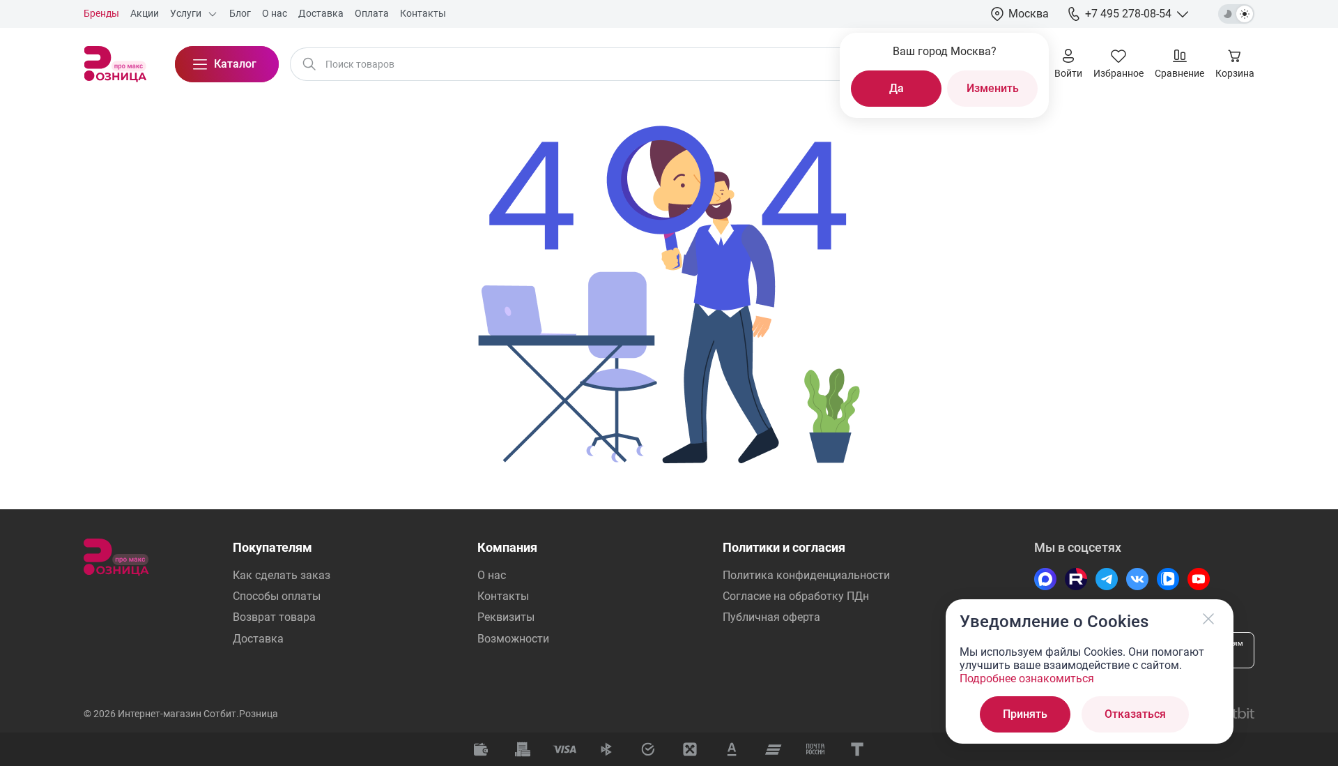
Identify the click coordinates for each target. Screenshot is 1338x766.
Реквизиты (506, 617)
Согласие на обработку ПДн (796, 596)
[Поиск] (309, 64)
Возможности (513, 638)
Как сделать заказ (281, 575)
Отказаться (1135, 714)
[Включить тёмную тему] (1236, 14)
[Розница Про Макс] (115, 64)
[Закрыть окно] (1208, 618)
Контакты (503, 596)
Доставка (258, 638)
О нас (491, 575)
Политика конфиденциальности (806, 575)
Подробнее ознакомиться (1027, 678)
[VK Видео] (1168, 579)
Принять (1025, 714)
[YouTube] (1198, 579)
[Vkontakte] (1137, 579)
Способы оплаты (277, 596)
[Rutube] (1076, 579)
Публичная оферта (771, 617)
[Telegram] (1106, 579)
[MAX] (1045, 579)
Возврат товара (274, 617)
